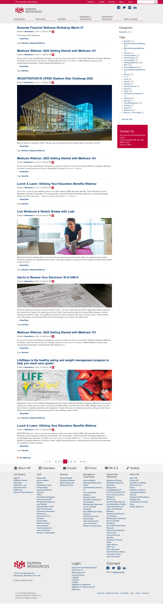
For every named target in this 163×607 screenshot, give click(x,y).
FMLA (39, 494)
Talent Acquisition (113, 549)
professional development (133, 93)
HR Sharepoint (77, 572)
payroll (126, 88)
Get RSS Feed (25, 457)
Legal (132, 593)
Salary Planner (112, 544)
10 (75, 461)
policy (126, 91)
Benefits (127, 41)
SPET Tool (111, 547)
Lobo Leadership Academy (89, 493)
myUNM (101, 2)
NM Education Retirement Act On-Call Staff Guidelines (93, 506)
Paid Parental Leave (44, 509)
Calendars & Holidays (138, 482)
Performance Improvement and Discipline (43, 516)
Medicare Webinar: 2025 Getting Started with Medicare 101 (56, 51)
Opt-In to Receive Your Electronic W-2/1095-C (48, 277)
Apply (15, 478)
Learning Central (43, 499)
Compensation (129, 60)
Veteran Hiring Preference (23, 492)
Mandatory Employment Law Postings (46, 503)
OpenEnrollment (130, 86)
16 (84, 461)
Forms (92, 468)
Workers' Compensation (46, 532)
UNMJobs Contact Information (20, 481)
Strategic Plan (135, 499)
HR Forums (111, 499)
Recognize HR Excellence (139, 497)
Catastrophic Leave (44, 485)
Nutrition (127, 81)
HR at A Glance (130, 19)
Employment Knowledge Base (83, 567)
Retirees (62, 19)
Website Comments (112, 593)
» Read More (24, 38)
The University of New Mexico (26, 2)
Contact (71, 468)
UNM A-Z (90, 2)
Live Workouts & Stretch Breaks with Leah (46, 211)
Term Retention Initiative (116, 551)
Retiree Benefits (66, 478)
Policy (132, 504)
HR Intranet (76, 570)
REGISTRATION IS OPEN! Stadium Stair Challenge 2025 (55, 78)
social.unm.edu (118, 572)
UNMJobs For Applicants (81, 584)
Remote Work (42, 521)
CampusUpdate (130, 55)
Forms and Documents (115, 494)
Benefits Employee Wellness (134, 43)
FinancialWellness (130, 67)
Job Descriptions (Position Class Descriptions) (116, 505)
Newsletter (123, 32)
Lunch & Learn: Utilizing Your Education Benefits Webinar (56, 184)
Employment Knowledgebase (113, 488)
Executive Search (20, 487)
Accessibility (125, 593)
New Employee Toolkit (45, 506)
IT (124, 77)
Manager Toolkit (89, 497)
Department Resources (107, 18)
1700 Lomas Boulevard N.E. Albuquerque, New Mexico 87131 (26, 574)
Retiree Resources (67, 482)
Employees (41, 19)
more (130, 2)
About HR (23, 468)
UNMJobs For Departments (82, 587)
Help (121, 2)
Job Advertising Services (116, 502)
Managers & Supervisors (85, 18)
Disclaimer (145, 593)
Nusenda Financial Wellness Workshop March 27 (50, 27)
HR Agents (111, 497)
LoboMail (75, 577)
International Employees (46, 497)
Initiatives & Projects (137, 490)
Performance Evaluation (46, 511)
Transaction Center (114, 554)
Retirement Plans (43, 523)
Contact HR (134, 480)
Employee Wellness (67, 480)
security (127, 100)
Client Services (129, 58)
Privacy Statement (137, 506)
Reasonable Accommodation (43, 479)
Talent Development (44, 528)
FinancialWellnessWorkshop (134, 69)
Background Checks (114, 480)
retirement (128, 98)
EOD (125, 65)
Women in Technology (132, 112)
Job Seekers (19, 19)
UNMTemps (17, 490)
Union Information (43, 530)
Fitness (126, 74)
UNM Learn (76, 589)
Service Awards (42, 525)
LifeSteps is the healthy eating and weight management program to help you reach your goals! (63, 361)
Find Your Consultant (115, 492)
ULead (126, 107)
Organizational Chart (137, 502)
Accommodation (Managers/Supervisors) (92, 481)
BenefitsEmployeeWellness (134, 48)
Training (127, 105)
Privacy (138, 593)
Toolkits (134, 468)
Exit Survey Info (136, 485)
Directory (111, 2)
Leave (126, 79)
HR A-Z (113, 468)
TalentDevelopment (131, 103)
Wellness (127, 110)
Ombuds (127, 84)
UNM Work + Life (19, 485)
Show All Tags (127, 119)
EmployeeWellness (131, 62)
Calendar (127, 53)
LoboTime (75, 580)
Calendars (48, 468)
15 (81, 461)
